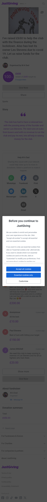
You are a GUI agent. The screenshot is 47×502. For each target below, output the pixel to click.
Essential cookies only (23, 275)
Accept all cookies (23, 269)
